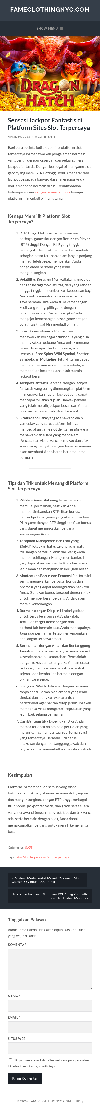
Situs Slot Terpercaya (31, 857)
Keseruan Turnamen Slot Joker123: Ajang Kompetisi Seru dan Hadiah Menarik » (50, 896)
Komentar (18, 944)
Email (14, 1017)
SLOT (28, 847)
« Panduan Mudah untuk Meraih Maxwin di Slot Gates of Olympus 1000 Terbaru (46, 880)
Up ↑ (80, 1101)
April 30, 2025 (19, 136)
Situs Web (17, 1038)
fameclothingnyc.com (50, 9)
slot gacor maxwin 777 (52, 192)
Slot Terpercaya (58, 857)
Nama (14, 996)
